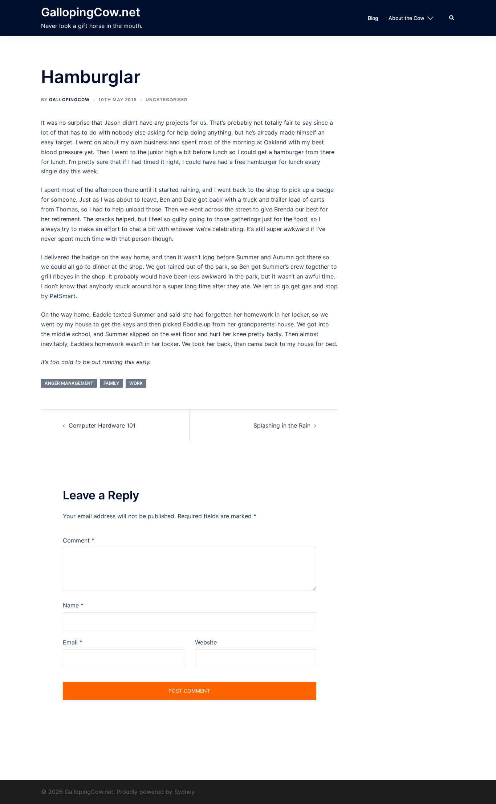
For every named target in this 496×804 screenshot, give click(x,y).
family (111, 383)
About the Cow (406, 18)
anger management (69, 383)
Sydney (184, 791)
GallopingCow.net (90, 12)
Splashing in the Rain (281, 425)
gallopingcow (69, 99)
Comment (78, 540)
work (136, 383)
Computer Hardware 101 (102, 425)
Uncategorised (167, 99)
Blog (373, 18)
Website (206, 642)
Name (73, 605)
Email (72, 642)
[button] (452, 18)
